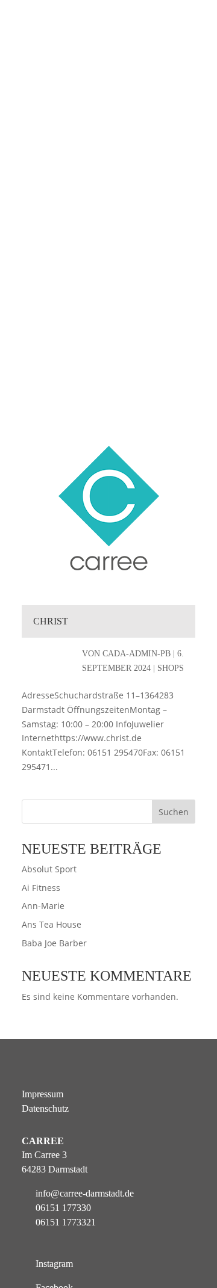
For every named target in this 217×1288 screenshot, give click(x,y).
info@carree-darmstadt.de (85, 1193)
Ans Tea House (51, 924)
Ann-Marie (43, 905)
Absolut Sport (49, 869)
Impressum (42, 1094)
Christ (50, 621)
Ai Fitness (41, 887)
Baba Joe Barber (54, 943)
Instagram (54, 1264)
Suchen (174, 812)
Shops (170, 668)
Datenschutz (45, 1108)
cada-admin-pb (136, 653)
